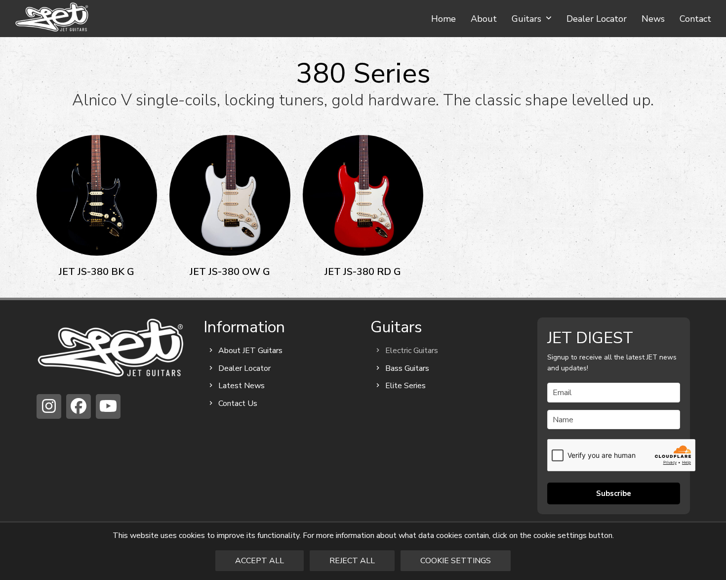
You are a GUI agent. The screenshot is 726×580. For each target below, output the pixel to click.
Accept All (259, 560)
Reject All (352, 560)
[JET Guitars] (111, 347)
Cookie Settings (455, 560)
